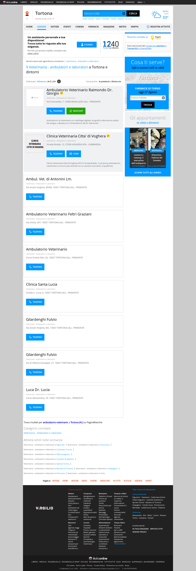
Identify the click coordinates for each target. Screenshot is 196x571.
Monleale (136, 507)
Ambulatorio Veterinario (46, 249)
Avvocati (117, 515)
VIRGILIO (34, 2)
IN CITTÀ (117, 480)
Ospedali (86, 528)
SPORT (65, 480)
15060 (68, 101)
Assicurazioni (119, 503)
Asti (144, 515)
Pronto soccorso (89, 530)
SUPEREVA (160, 562)
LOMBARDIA (94, 144)
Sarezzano (104, 444)
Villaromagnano (63, 454)
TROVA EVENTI (120, 544)
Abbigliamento (89, 496)
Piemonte (61, 473)
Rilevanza (41, 81)
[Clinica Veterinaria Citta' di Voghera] (35, 143)
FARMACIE (93, 26)
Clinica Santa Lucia (41, 284)
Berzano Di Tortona (153, 502)
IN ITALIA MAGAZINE (140, 529)
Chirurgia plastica (105, 519)
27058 (68, 144)
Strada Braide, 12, (56, 144)
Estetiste (102, 510)
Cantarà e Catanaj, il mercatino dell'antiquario (139, 159)
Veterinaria (87, 544)
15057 (56, 187)
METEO (122, 26)
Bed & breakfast (120, 537)
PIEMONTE (95, 101)
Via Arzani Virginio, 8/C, (38, 327)
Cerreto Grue (148, 505)
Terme (101, 503)
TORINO (114, 19)
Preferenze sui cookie (115, 565)
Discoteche (118, 534)
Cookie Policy (99, 565)
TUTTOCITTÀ (109, 2)
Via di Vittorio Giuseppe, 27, (40, 362)
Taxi (69, 525)
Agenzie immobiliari (118, 518)
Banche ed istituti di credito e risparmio (121, 498)
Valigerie (86, 505)
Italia (103, 473)
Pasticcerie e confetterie (103, 542)
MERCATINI (138, 150)
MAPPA (134, 26)
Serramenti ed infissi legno (73, 509)
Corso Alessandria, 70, (37, 398)
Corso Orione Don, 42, (37, 257)
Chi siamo (71, 565)
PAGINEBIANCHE (94, 2)
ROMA (85, 19)
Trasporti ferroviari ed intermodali (73, 532)
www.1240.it (33, 53)
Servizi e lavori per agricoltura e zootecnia (45, 61)
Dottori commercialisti (119, 511)
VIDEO (84, 480)
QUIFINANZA (137, 562)
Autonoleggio (73, 537)
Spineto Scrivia (63, 463)
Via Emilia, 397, (34, 222)
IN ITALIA (128, 19)
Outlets (86, 508)
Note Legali (80, 565)
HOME (29, 26)
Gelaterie (102, 546)
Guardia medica (89, 534)
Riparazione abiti (90, 512)
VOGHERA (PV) (79, 144)
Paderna (161, 507)
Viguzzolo (61, 444)
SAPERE (93, 480)
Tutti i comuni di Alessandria (143, 489)
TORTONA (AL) (67, 187)
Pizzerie (117, 528)
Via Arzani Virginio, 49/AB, (39, 187)
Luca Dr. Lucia (38, 389)
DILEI (120, 2)
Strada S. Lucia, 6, (35, 292)
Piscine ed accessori (103, 499)
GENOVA (121, 19)
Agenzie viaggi (73, 528)
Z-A (54, 81)
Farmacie (86, 525)
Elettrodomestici (74, 498)
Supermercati (104, 525)
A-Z (49, 81)
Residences (118, 539)
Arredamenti (73, 496)
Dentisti (86, 537)
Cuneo (155, 515)
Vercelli (150, 518)
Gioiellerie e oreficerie (88, 499)
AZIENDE (41, 26)
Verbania (142, 518)
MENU (140, 2)
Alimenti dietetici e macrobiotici (105, 529)
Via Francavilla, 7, (56, 101)
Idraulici (71, 501)
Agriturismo (118, 541)
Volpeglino (113, 468)
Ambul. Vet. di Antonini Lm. (49, 178)
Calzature (87, 503)
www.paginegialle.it (158, 37)
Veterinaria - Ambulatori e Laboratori (61, 98)
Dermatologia (104, 517)
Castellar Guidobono (65, 459)
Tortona (43, 13)
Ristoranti (118, 525)
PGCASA (80, 2)
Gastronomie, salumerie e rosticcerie (104, 534)
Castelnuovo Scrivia (149, 507)
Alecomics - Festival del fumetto (157, 157)
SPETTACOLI (157, 150)
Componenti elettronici (73, 518)
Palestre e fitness (105, 496)
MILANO (91, 19)
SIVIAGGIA (130, 2)
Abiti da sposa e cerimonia (89, 518)
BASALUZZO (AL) (79, 101)
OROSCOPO (105, 480)
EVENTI (67, 26)
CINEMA (79, 26)
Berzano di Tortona (65, 468)
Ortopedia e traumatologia (89, 540)
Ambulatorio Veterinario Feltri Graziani (58, 214)
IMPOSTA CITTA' (156, 529)
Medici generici (89, 532)
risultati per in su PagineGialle (146, 47)
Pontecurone (159, 505)
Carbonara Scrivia (64, 449)
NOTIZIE (55, 26)
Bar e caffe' (118, 530)
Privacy (89, 565)
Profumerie (103, 515)
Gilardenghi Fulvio (41, 319)
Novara (163, 515)
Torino (135, 518)
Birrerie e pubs (120, 532)
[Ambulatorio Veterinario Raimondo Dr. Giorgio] (35, 97)
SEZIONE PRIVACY (139, 532)
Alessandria (136, 515)
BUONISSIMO (149, 562)
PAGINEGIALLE (47, 2)
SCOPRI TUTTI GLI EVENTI (147, 172)
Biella (149, 515)
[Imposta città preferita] (27, 13)
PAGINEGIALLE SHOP (65, 2)
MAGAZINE (108, 26)
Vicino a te (116, 81)
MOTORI (74, 480)
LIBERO (24, 2)
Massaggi (102, 512)
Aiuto (127, 565)
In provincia (104, 81)
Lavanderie (87, 510)
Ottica (85, 515)
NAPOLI (98, 19)
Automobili (72, 546)
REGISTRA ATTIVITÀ (160, 26)
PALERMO (105, 19)
